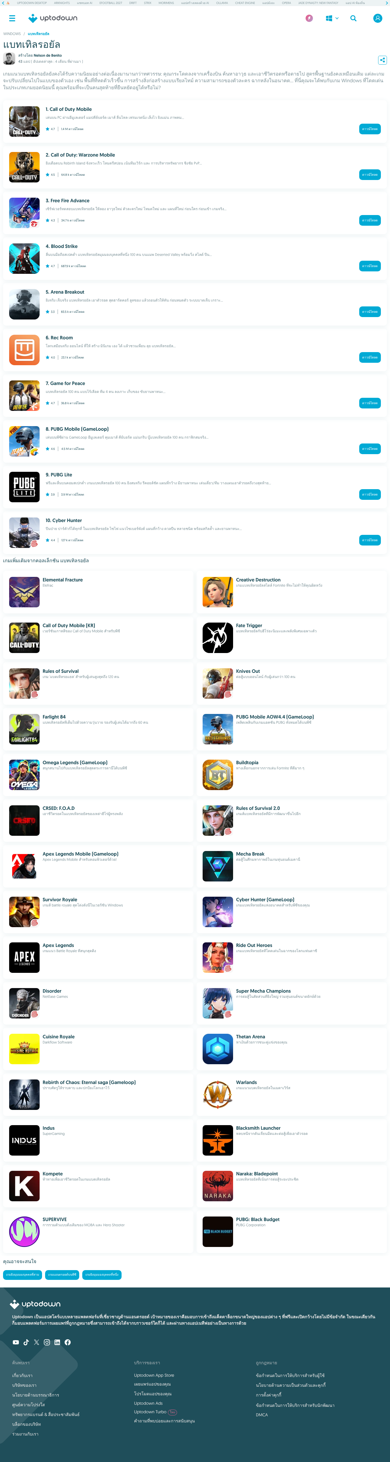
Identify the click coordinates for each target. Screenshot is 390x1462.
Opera (286, 3)
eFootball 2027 (111, 3)
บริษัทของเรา (24, 1385)
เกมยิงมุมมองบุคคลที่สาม (22, 1275)
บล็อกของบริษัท (26, 1424)
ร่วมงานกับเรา (25, 1434)
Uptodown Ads (148, 1403)
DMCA (262, 1415)
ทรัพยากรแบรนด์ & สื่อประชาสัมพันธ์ (46, 1414)
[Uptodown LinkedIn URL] (57, 1343)
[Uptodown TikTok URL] (26, 1343)
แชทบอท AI (84, 3)
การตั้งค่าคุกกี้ (268, 1395)
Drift (133, 3)
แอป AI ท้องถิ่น (355, 3)
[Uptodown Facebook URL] (67, 1343)
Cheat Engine (245, 3)
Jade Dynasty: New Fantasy (318, 3)
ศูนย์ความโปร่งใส (28, 1404)
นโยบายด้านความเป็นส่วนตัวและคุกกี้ (291, 1385)
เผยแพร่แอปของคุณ (152, 1384)
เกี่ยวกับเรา (22, 1375)
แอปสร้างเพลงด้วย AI (195, 3)
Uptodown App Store (154, 1375)
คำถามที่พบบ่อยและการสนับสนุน (164, 1421)
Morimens (166, 3)
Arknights (61, 3)
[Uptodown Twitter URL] (36, 1343)
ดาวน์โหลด (370, 129)
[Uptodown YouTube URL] (16, 1343)
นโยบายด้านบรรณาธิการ (35, 1395)
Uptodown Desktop (32, 3)
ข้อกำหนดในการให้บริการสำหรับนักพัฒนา (295, 1405)
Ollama (222, 3)
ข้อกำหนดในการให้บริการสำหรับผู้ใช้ (290, 1375)
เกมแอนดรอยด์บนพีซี (62, 1275)
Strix (147, 3)
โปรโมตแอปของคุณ (153, 1394)
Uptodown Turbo (154, 1411)
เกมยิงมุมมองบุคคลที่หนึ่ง (101, 1275)
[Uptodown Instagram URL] (47, 1343)
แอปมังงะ (268, 3)
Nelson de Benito (48, 55)
